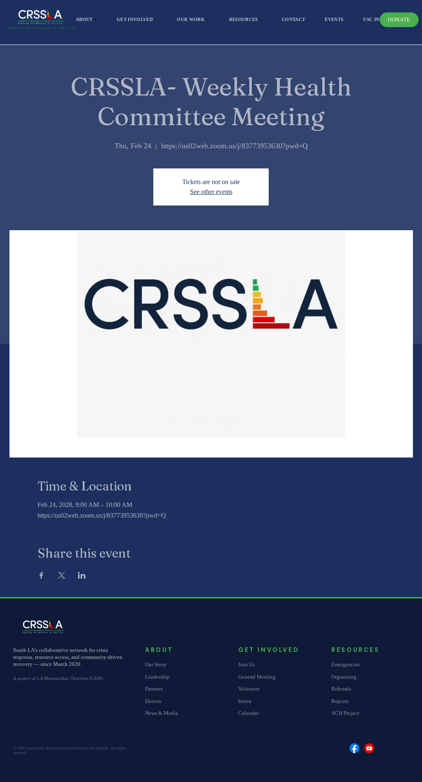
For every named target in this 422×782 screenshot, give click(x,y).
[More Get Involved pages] (156, 20)
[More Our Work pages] (207, 20)
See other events (211, 191)
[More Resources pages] (261, 20)
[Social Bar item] (354, 748)
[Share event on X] (62, 575)
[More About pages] (95, 20)
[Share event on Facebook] (41, 575)
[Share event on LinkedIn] (82, 575)
